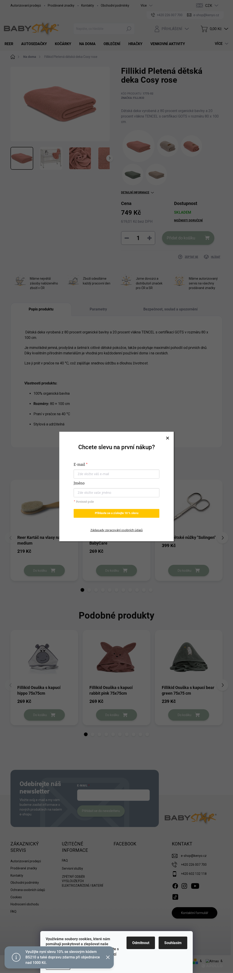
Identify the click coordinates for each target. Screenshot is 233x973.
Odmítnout (140, 943)
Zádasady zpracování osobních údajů (116, 530)
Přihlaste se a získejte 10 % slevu (116, 513)
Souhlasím (173, 943)
